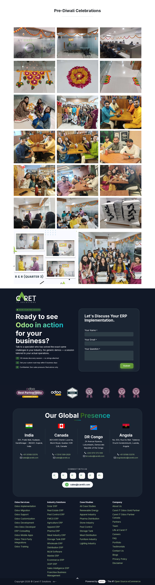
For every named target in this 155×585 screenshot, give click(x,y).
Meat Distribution (88, 535)
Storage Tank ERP (56, 539)
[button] (77, 578)
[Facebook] (91, 476)
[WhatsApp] (55, 476)
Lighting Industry (88, 543)
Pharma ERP (53, 531)
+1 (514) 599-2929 (62, 454)
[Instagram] (82, 476)
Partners (116, 522)
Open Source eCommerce (127, 581)
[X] (100, 476)
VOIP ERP (52, 564)
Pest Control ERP (56, 514)
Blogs (115, 555)
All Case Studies (88, 506)
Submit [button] (126, 366)
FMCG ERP (53, 518)
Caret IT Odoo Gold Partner (126, 510)
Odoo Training (21, 546)
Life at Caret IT (119, 530)
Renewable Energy (89, 510)
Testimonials (118, 546)
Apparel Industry (88, 514)
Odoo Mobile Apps (24, 535)
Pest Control (86, 527)
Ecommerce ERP (55, 560)
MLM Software (54, 551)
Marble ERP (53, 555)
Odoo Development (24, 522)
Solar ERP (52, 506)
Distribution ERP (55, 547)
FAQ (114, 538)
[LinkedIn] (64, 476)
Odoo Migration (22, 510)
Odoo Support (21, 514)
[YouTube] (73, 476)
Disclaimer (117, 563)
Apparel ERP (53, 527)
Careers (116, 534)
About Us (117, 506)
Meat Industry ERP (56, 535)
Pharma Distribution (89, 518)
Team (115, 526)
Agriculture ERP (55, 522)
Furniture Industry (88, 539)
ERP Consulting (22, 531)
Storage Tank (86, 531)
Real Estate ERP (55, 510)
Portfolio (116, 542)
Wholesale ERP (55, 543)
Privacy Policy (119, 559)
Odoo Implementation (25, 506)
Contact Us (118, 550)
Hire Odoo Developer (25, 527)
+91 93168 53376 (30, 454)
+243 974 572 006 (95, 453)
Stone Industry (87, 522)
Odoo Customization (25, 518)
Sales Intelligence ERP (58, 568)
